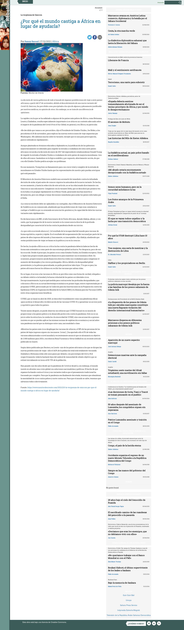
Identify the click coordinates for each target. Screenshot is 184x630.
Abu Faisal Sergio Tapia (116, 506)
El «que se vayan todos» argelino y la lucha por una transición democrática (127, 220)
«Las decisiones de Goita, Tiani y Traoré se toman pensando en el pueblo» (128, 393)
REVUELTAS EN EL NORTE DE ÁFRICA (128, 181)
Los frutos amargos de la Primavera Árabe (125, 201)
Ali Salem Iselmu (113, 34)
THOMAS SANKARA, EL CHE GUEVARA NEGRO (128, 543)
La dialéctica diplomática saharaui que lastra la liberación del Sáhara (127, 42)
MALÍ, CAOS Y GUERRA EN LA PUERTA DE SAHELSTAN (128, 52)
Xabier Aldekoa (113, 176)
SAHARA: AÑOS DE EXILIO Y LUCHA (129, 10)
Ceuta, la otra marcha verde (121, 30)
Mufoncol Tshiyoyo (114, 464)
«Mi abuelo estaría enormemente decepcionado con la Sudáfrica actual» (127, 171)
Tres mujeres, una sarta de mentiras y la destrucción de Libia (128, 249)
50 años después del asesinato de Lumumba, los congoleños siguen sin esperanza (126, 407)
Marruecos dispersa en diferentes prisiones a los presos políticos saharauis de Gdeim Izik (125, 323)
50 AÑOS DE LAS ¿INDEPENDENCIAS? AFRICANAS (129, 381)
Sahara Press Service (128, 605)
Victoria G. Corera (114, 25)
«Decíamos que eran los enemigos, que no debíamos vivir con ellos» (127, 533)
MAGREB (128, 334)
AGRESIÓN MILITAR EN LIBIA (128, 230)
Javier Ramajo (112, 113)
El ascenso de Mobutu (119, 122)
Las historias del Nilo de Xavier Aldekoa (128, 138)
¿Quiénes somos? (136, 624)
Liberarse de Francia (118, 60)
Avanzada (160, 2)
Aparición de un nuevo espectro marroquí (124, 341)
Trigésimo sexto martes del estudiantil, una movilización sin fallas (127, 371)
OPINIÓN (129, 482)
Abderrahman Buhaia (115, 47)
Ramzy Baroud (32, 41)
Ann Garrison (112, 413)
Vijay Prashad (112, 193)
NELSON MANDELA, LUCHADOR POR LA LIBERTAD (128, 147)
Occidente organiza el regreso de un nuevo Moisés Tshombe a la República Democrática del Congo (127, 458)
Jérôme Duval (112, 225)
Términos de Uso (74, 622)
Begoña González (113, 142)
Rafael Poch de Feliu (114, 586)
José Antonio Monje (114, 346)
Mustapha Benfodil (114, 377)
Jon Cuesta (111, 538)
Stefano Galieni (113, 159)
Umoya (128, 600)
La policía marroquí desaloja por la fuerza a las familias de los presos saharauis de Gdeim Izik (128, 287)
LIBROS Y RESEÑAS (129, 91)
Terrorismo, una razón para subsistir (126, 82)
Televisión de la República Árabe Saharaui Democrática (129, 615)
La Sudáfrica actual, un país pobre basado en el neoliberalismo (128, 154)
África (55, 41)
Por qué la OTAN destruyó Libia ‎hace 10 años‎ (127, 237)
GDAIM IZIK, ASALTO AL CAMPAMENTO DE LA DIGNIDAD (129, 273)
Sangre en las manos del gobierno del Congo (126, 472)
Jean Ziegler (112, 125)
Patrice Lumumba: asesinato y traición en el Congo (127, 421)
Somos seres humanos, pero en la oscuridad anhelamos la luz (124, 188)
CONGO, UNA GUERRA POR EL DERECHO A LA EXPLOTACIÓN (129, 432)
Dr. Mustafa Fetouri (114, 254)
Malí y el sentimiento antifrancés (124, 70)
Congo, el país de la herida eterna (124, 445)
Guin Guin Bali (128, 595)
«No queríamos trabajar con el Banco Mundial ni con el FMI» (126, 556)
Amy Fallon (111, 519)
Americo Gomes (113, 477)
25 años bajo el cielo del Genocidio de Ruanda (126, 501)
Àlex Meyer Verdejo (114, 562)
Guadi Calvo (112, 86)
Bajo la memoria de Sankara (122, 582)
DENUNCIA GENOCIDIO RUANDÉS (129, 494)
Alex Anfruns (112, 398)
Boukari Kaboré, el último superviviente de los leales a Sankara (128, 569)
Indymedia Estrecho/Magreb (128, 610)
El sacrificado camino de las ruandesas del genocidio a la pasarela (127, 513)
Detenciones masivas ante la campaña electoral (127, 356)
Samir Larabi (112, 361)
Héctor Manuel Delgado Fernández (119, 74)
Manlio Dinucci (113, 242)
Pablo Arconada (113, 426)
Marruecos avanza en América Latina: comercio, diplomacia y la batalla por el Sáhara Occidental (127, 18)
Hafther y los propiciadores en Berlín (126, 263)
